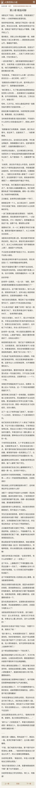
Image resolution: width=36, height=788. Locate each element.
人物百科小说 (10, 2)
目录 (17, 783)
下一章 (28, 783)
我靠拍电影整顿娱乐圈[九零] (22, 6)
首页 (9, 6)
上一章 (7, 783)
